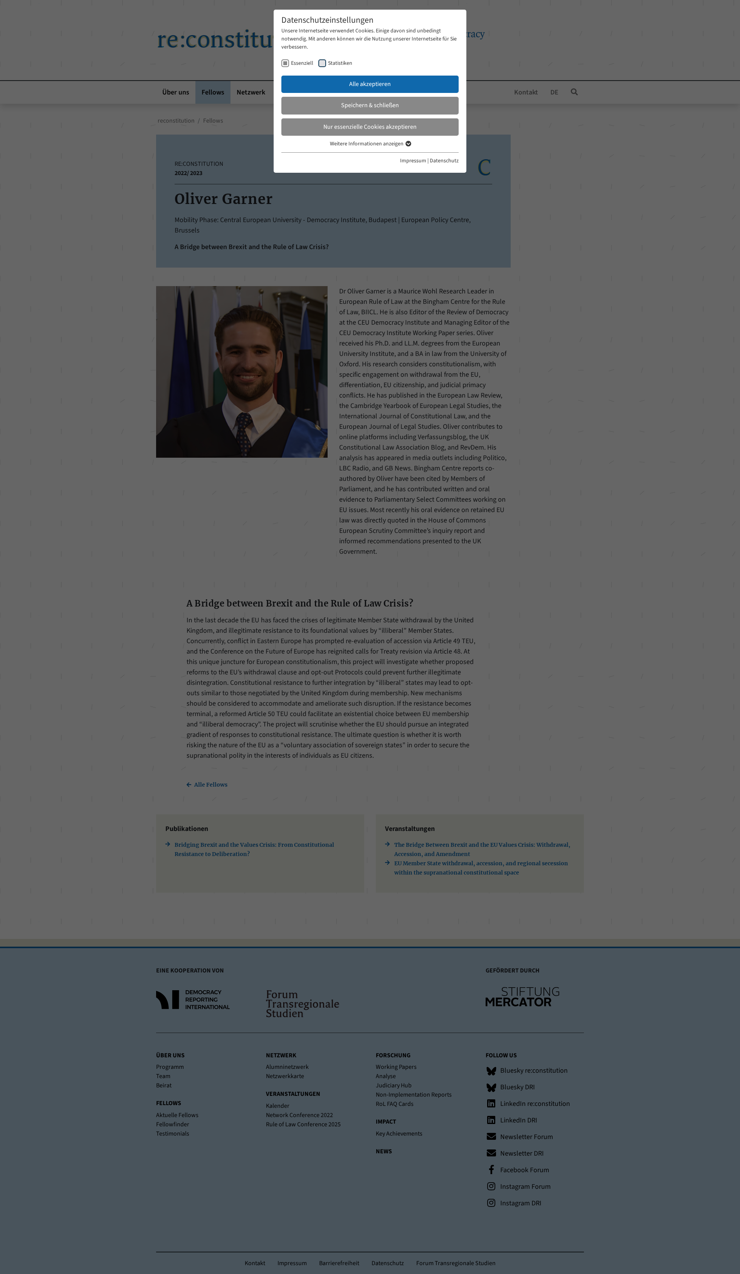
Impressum (413, 161)
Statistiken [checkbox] (340, 63)
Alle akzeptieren (370, 84)
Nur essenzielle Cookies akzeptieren (370, 127)
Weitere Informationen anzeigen (367, 144)
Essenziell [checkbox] (302, 63)
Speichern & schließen (370, 105)
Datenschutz (444, 161)
